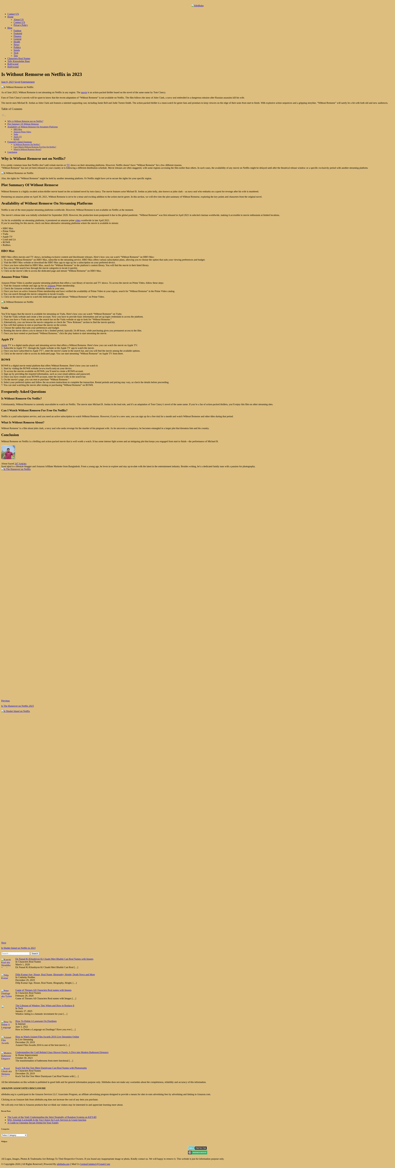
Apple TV (18, 137)
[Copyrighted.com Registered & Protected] (197, 1153)
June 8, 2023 (7, 82)
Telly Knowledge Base (18, 61)
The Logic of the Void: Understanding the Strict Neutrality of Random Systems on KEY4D (51, 1117)
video (78, 220)
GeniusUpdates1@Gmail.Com (95, 1164)
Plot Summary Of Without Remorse (23, 124)
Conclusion (12, 152)
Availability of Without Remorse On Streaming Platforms (32, 126)
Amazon (51, 285)
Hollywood (13, 66)
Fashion (17, 30)
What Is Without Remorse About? (27, 149)
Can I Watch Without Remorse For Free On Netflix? (35, 147)
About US (19, 19)
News (16, 44)
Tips (16, 55)
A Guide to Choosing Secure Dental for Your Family (33, 1122)
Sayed (17, 82)
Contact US (13, 14)
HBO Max (18, 129)
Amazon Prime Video (22, 132)
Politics (17, 47)
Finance (17, 36)
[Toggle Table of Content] (3, 116)
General (17, 39)
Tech (16, 53)
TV (68, 165)
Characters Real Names (18, 58)
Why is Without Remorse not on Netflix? (25, 121)
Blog (9, 28)
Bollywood (12, 64)
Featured (18, 33)
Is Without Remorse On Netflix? (27, 144)
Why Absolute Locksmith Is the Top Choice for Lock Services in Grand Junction (46, 1120)
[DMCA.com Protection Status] (197, 1149)
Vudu (16, 134)
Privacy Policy (21, 25)
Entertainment (28, 82)
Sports (17, 50)
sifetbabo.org (63, 1164)
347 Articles (20, 463)
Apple (4, 345)
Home (10, 16)
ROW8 (16, 139)
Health (17, 41)
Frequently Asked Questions (19, 142)
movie (84, 92)
